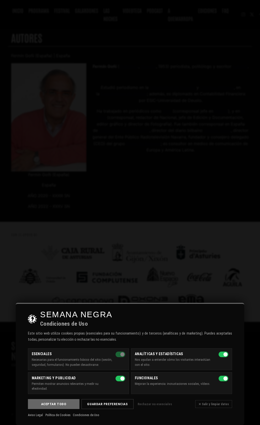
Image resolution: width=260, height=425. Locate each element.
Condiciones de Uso (86, 415)
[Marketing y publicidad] (120, 378)
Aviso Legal (35, 415)
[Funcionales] (223, 378)
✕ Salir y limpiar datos (214, 404)
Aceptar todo (54, 404)
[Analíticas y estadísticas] (223, 354)
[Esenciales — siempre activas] (120, 354)
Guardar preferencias (107, 404)
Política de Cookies (58, 415)
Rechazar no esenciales (155, 404)
